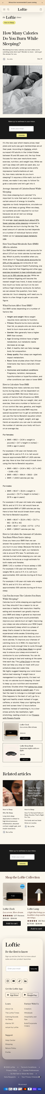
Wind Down (22, 554)
